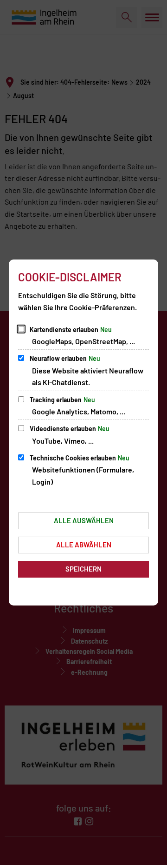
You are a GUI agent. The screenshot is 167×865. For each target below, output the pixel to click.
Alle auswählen (84, 520)
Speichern (83, 569)
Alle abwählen (83, 544)
